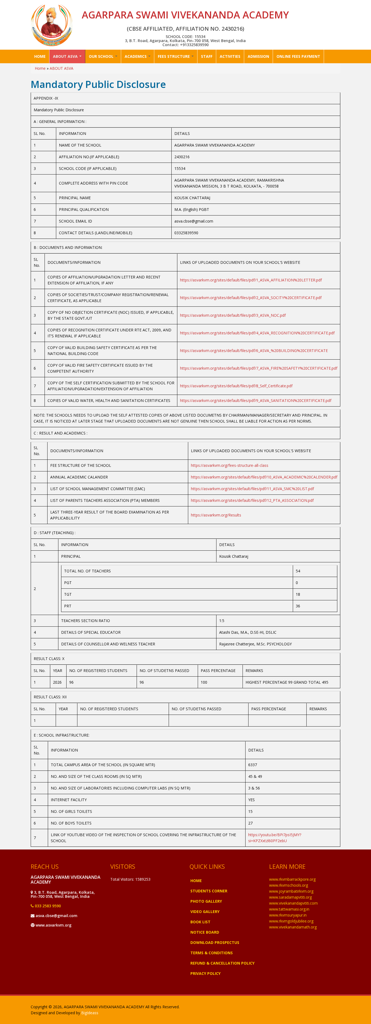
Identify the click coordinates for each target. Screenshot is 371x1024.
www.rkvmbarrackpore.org (292, 879)
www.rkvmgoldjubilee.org (291, 921)
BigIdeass (89, 1012)
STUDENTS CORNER (208, 890)
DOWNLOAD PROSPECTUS (214, 942)
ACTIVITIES (230, 56)
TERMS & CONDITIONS (211, 952)
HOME (40, 56)
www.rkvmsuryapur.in (288, 915)
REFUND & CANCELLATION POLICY (222, 963)
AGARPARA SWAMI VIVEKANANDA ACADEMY (185, 14)
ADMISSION (258, 56)
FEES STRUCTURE (174, 56)
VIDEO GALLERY (204, 911)
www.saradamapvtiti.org (290, 897)
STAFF (206, 56)
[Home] (52, 25)
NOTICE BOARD (204, 932)
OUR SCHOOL (102, 56)
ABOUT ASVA (66, 56)
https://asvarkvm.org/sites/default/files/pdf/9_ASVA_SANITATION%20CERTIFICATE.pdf (255, 400)
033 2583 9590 (47, 906)
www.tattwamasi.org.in (289, 909)
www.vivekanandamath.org (293, 927)
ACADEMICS (136, 56)
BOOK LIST (200, 921)
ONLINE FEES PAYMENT (298, 56)
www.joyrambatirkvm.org (291, 891)
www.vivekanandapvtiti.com (293, 903)
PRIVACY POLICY (205, 973)
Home (40, 68)
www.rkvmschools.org (288, 885)
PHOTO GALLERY (206, 901)
